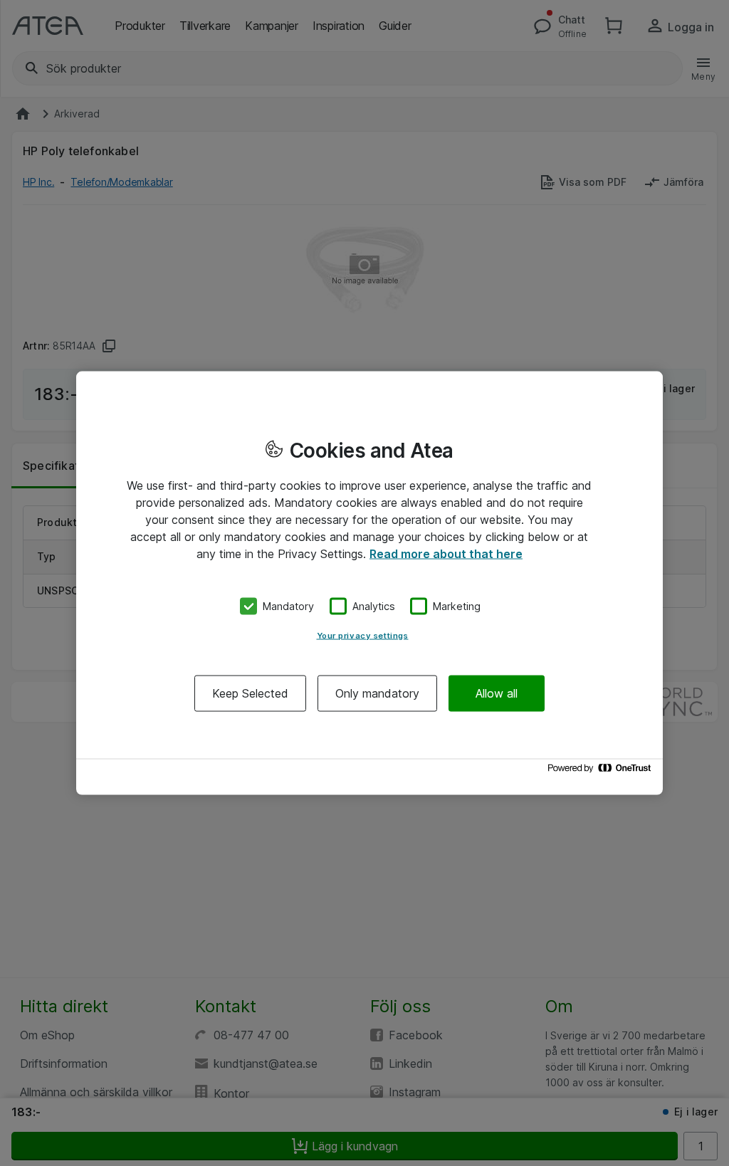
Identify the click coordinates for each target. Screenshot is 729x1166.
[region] (369, 583)
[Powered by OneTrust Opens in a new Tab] (601, 771)
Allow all (497, 693)
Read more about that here (446, 554)
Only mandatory (377, 693)
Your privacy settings (363, 635)
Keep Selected (250, 693)
